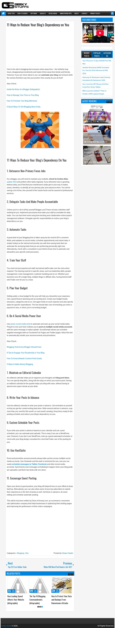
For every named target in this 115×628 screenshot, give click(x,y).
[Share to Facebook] (21, 579)
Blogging (20, 553)
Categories (107, 54)
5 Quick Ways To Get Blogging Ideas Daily (23, 107)
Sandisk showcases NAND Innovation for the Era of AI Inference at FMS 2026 (95, 70)
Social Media (53, 13)
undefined (103, 122)
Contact (84, 13)
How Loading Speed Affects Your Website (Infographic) (15, 600)
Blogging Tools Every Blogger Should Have (24, 347)
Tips (27, 553)
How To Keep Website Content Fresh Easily (24, 358)
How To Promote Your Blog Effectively (22, 101)
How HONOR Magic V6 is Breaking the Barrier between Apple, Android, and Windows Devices (96, 133)
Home (3, 13)
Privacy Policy (95, 13)
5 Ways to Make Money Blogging (20, 364)
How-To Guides (23, 13)
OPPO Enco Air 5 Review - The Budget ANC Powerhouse (95, 157)
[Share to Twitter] (23, 579)
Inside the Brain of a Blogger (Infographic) (23, 89)
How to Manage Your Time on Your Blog (23, 95)
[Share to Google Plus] (26, 579)
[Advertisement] (38, 46)
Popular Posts (97, 54)
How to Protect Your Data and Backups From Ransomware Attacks (61, 600)
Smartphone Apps (66, 13)
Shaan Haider (67, 553)
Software (33, 13)
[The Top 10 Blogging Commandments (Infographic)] (40, 585)
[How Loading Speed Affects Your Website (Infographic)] (18, 585)
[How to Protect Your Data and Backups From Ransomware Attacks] (62, 585)
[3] (42, 606)
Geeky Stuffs (6, 626)
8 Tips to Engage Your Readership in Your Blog (25, 353)
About (76, 13)
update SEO (12, 182)
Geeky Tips (11, 13)
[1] (38, 606)
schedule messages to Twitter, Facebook (29, 464)
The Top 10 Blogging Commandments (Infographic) (37, 600)
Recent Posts (87, 54)
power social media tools (20, 324)
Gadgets (43, 13)
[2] (40, 606)
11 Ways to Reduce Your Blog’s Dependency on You (38, 24)
